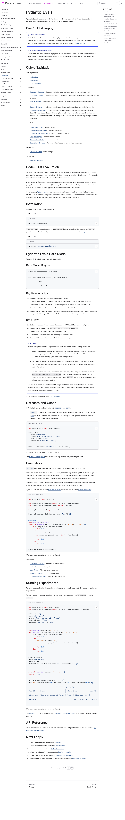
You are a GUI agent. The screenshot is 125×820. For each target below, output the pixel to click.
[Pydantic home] (8, 3)
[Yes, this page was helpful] (68, 768)
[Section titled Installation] (44, 204)
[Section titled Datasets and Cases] (58, 403)
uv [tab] (35, 213)
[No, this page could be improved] (72, 768)
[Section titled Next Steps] (45, 737)
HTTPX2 (73, 3)
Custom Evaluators (36, 107)
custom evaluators (84, 490)
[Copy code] (96, 223)
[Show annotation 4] (63, 680)
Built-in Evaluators (36, 95)
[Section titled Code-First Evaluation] (61, 167)
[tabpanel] (62, 221)
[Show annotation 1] (70, 514)
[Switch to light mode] (122, 3)
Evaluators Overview (37, 92)
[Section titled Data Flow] (40, 320)
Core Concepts (35, 83)
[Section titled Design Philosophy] (55, 28)
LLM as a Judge (36, 101)
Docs (19, 3)
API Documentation (37, 160)
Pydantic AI (48, 3)
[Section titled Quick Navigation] (53, 68)
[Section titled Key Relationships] (50, 293)
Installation (34, 77)
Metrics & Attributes (37, 140)
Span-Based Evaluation (38, 110)
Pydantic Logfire (61, 3)
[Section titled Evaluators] (44, 463)
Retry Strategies (36, 137)
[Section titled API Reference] (50, 723)
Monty (82, 3)
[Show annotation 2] (85, 524)
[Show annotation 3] (64, 672)
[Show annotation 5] (92, 683)
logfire (85, 232)
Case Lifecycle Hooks (37, 143)
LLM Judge (34, 570)
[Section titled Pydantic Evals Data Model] (68, 254)
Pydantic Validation (34, 3)
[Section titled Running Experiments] (60, 583)
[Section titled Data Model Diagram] (53, 265)
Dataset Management (38, 130)
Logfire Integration (36, 127)
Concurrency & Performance (40, 133)
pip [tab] (29, 214)
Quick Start (34, 80)
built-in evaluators (54, 490)
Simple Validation (36, 152)
